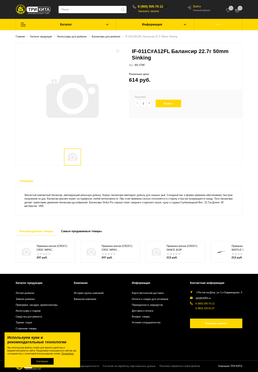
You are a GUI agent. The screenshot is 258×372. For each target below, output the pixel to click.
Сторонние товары (26, 328)
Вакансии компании (85, 299)
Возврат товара (141, 316)
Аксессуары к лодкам (28, 311)
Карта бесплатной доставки (148, 293)
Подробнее (68, 353)
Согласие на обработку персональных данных (129, 366)
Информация (152, 24)
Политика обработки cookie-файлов (179, 366)
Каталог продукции (29, 282)
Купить (168, 103)
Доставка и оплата (142, 311)
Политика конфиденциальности (81, 366)
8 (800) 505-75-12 (150, 6)
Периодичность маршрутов (147, 305)
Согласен (42, 361)
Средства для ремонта (29, 316)
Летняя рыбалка (25, 293)
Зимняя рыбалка (25, 299)
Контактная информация (207, 282)
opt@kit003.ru (203, 298)
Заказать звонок (148, 11)
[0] (237, 10)
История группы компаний (89, 293)
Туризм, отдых (24, 322)
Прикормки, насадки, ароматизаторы (37, 305)
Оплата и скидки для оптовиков (150, 299)
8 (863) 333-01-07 (205, 308)
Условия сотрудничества (146, 322)
